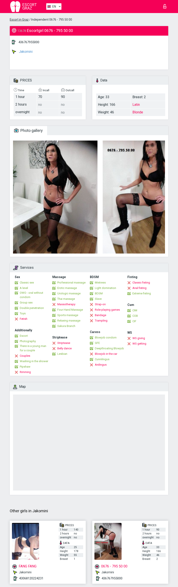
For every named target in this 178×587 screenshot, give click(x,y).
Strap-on (100, 304)
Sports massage (67, 315)
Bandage (100, 315)
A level (24, 288)
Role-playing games (107, 309)
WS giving (138, 338)
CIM (134, 310)
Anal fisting (139, 288)
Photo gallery (31, 130)
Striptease (63, 343)
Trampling (101, 320)
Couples (25, 355)
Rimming (25, 372)
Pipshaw (25, 366)
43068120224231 (31, 578)
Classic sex (27, 282)
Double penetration (32, 308)
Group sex (26, 302)
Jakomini (25, 52)
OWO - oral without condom (31, 295)
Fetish (23, 318)
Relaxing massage (68, 320)
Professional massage (71, 282)
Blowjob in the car (106, 353)
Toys (23, 313)
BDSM (99, 293)
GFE (97, 343)
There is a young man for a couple (33, 348)
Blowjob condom (106, 337)
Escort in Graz (19, 19)
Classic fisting (141, 282)
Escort (24, 335)
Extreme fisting (141, 293)
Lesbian (62, 353)
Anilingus (101, 364)
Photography (28, 341)
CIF (134, 321)
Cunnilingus (102, 359)
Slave (98, 298)
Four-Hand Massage (70, 309)
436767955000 (28, 42)
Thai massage (66, 298)
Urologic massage (69, 293)
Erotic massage (67, 288)
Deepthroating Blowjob (109, 348)
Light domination (105, 288)
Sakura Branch (66, 326)
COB (135, 315)
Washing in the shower (34, 361)
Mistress (100, 282)
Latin (136, 105)
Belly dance (64, 348)
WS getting (139, 343)
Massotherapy (66, 304)
